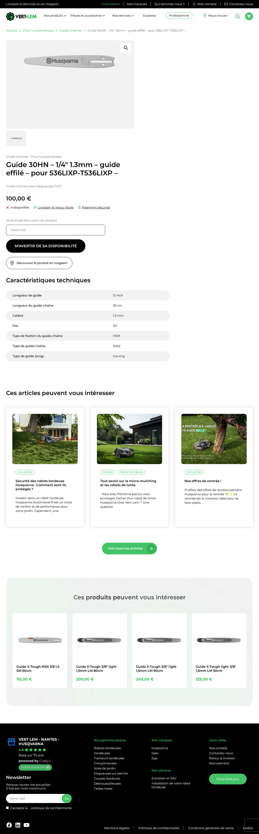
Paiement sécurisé (96, 207)
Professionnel (179, 15)
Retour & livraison (222, 758)
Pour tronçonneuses (38, 30)
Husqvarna (160, 748)
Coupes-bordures (107, 778)
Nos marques (137, 4)
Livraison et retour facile (55, 207)
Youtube (26, 825)
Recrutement (219, 763)
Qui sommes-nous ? (169, 4)
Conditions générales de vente (211, 828)
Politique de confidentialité (158, 828)
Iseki (155, 753)
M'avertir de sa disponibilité (46, 246)
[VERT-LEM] (21, 18)
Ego (154, 758)
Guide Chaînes (70, 30)
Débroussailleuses (107, 783)
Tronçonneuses (105, 763)
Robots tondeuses (107, 748)
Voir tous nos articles (125, 548)
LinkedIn (18, 825)
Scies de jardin (105, 768)
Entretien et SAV (164, 778)
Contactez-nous (241, 4)
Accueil (11, 30)
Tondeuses (102, 753)
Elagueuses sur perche (111, 773)
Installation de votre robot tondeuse (171, 785)
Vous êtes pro (227, 779)
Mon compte (207, 4)
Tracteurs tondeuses (109, 758)
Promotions (110, 4)
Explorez (149, 15)
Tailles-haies (103, 788)
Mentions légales (116, 828)
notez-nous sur (33, 767)
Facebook (9, 825)
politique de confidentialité (51, 808)
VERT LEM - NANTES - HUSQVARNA (39, 741)
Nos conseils (218, 748)
